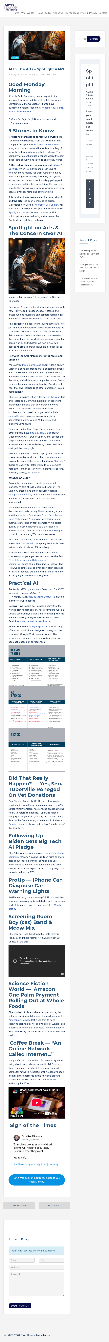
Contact (103, 12)
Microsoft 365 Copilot (46, 204)
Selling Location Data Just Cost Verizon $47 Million (89, 267)
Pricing (84, 12)
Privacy (93, 12)
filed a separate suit (40, 432)
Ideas (76, 12)
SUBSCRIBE (90, 193)
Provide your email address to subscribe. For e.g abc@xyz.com (90, 160)
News (15, 58)
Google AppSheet (38, 626)
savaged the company (20, 494)
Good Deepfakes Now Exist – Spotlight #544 (89, 253)
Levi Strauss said (25, 543)
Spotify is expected (19, 212)
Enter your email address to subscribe (90, 123)
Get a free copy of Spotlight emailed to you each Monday (36, 1179)
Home (16, 12)
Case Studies (45, 12)
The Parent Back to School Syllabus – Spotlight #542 (88, 281)
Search (94, 38)
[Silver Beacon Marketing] (10, 7)
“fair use (58, 461)
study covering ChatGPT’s (41, 596)
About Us (58, 12)
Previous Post (20, 1205)
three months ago (31, 364)
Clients (68, 12)
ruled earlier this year (48, 397)
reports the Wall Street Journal (34, 621)
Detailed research (18, 824)
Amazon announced (20, 1020)
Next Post (53, 1205)
